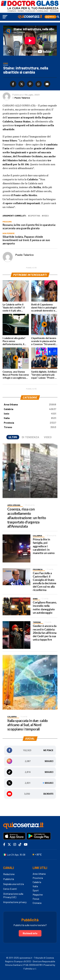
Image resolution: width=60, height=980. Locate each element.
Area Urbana (30, 404)
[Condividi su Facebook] (13, 84)
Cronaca (37, 902)
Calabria (30, 409)
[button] (50, 16)
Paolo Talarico (22, 97)
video (46, 216)
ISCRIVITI (48, 794)
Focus (36, 898)
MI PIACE (48, 750)
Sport (36, 890)
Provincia (30, 422)
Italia (30, 418)
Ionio (30, 413)
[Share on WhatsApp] (38, 84)
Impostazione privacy (15, 902)
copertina (34, 216)
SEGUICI (49, 761)
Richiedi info (30, 933)
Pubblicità (8, 878)
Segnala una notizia (13, 883)
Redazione (9, 874)
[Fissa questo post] (29, 84)
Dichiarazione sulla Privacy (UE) (13, 895)
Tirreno (30, 427)
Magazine (38, 894)
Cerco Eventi (10, 888)
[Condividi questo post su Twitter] (21, 84)
